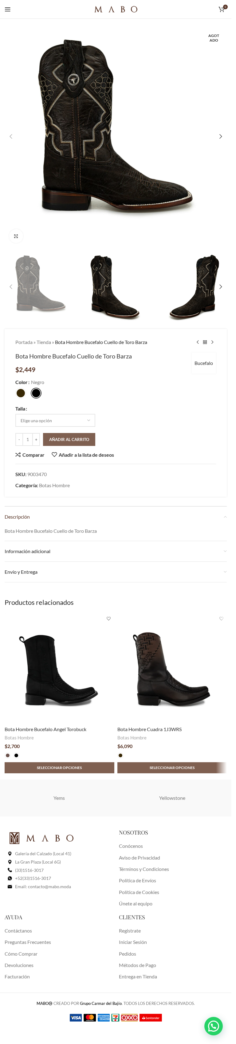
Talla (20, 408)
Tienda (44, 342)
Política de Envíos (137, 880)
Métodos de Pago (137, 965)
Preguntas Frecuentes (28, 942)
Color (21, 382)
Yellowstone (172, 798)
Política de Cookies (139, 892)
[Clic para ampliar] (16, 236)
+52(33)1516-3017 (33, 878)
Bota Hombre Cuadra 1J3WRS (149, 729)
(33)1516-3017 (29, 870)
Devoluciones (19, 965)
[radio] (20, 393)
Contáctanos (18, 930)
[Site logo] (116, 8)
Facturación (17, 976)
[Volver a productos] (205, 342)
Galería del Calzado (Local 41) (43, 853)
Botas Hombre (54, 485)
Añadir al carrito (69, 439)
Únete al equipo (135, 903)
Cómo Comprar (21, 954)
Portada (24, 342)
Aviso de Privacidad (139, 857)
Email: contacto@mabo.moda (43, 886)
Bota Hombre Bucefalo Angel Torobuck (45, 729)
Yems (59, 798)
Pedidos (127, 954)
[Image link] (41, 837)
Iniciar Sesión (133, 942)
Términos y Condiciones (144, 869)
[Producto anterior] (197, 342)
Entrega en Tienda (138, 976)
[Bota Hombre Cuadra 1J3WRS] (172, 668)
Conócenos (131, 846)
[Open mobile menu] (8, 9)
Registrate (130, 930)
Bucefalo (204, 363)
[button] (11, 136)
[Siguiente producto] (212, 342)
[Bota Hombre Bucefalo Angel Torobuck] (59, 668)
